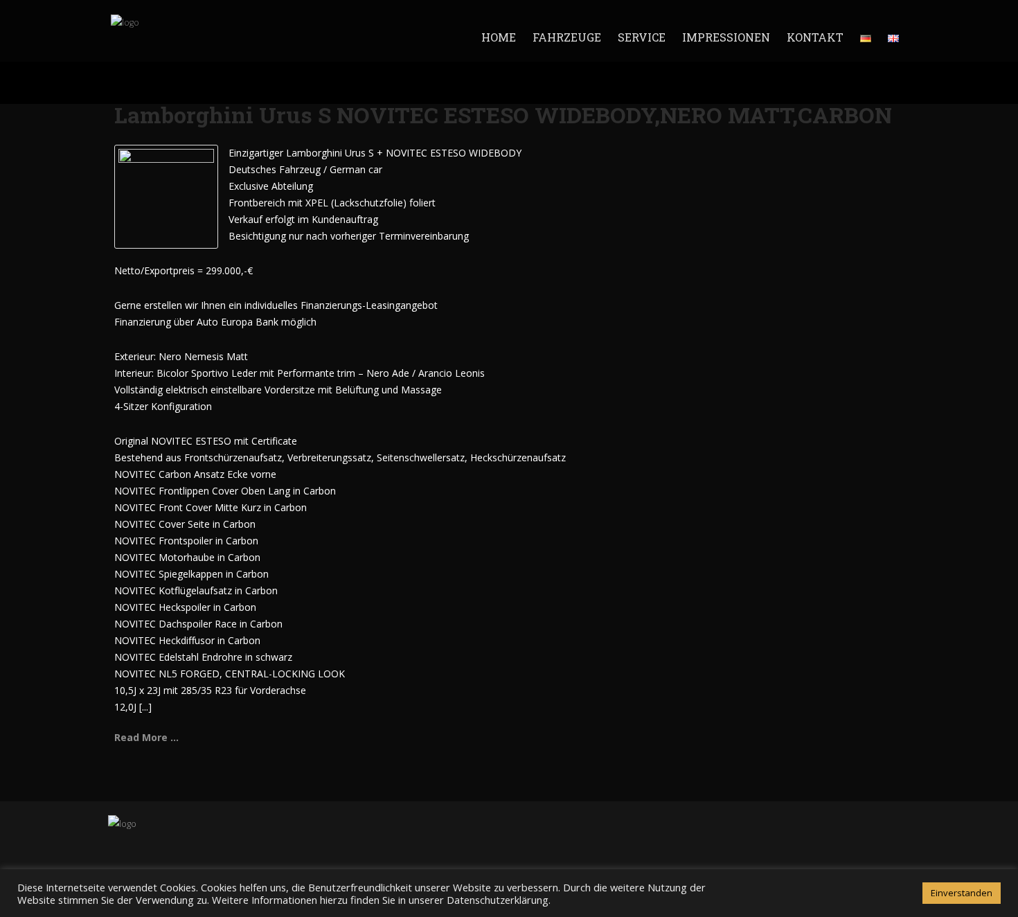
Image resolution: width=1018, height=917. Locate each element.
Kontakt (815, 37)
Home (498, 37)
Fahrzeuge (567, 37)
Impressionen (726, 37)
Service (642, 37)
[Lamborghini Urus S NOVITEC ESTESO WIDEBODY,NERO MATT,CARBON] (166, 195)
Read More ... (146, 737)
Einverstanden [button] (961, 893)
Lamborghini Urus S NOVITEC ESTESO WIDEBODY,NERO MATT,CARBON (503, 115)
